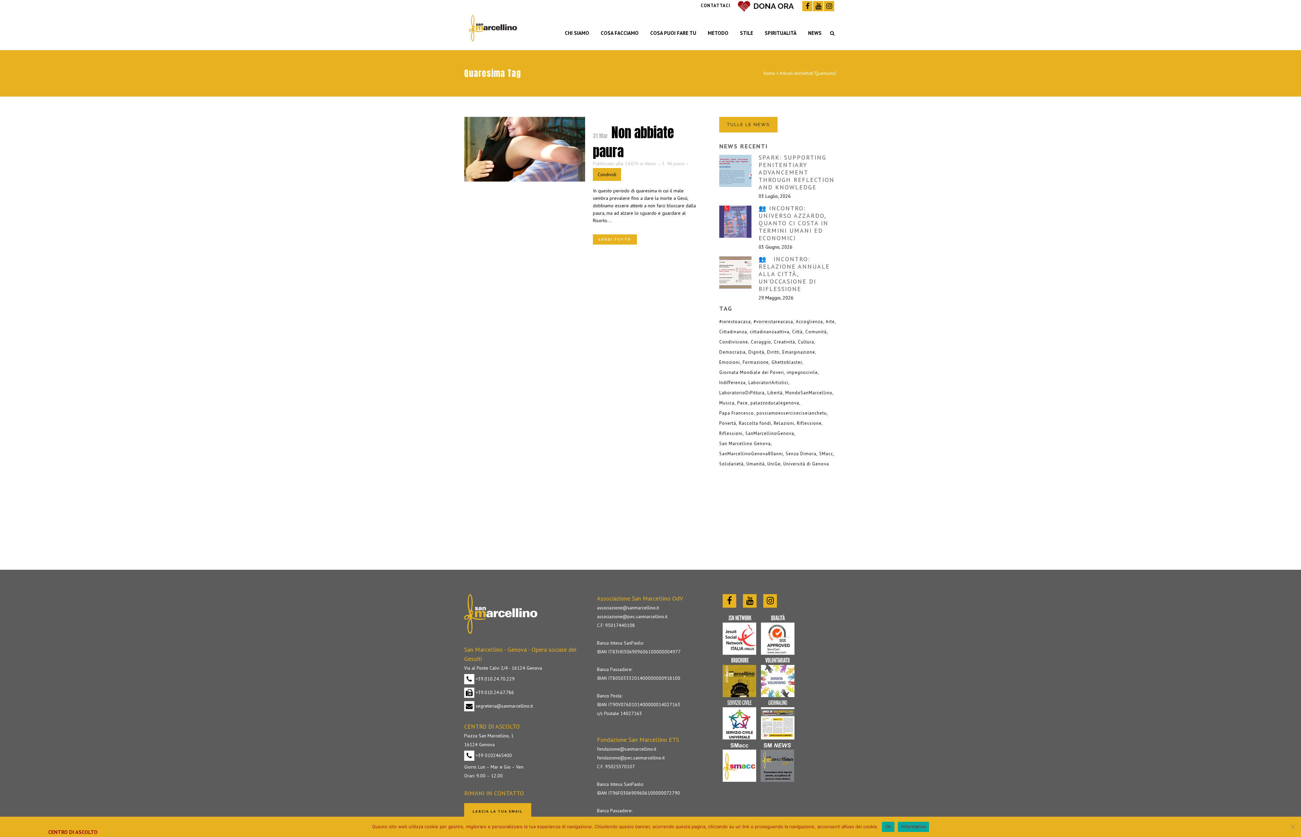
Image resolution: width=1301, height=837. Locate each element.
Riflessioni (731, 433)
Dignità (756, 352)
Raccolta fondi (755, 423)
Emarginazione (798, 352)
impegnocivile (802, 372)
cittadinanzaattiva (769, 332)
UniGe (774, 464)
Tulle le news (748, 124)
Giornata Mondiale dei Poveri (751, 372)
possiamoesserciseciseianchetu (792, 413)
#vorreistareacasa (773, 322)
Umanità (755, 464)
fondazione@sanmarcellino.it (626, 749)
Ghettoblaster (786, 362)
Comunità (816, 332)
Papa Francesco (736, 413)
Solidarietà (731, 464)
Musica (727, 403)
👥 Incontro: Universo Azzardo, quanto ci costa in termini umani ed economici (793, 223)
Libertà (775, 393)
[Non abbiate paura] (524, 149)
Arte (830, 322)
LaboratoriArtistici (768, 382)
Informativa (913, 826)
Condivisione (733, 342)
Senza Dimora (801, 454)
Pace (742, 403)
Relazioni (784, 423)
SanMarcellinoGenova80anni (751, 454)
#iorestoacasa (735, 322)
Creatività (784, 342)
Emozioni (729, 362)
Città (797, 332)
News (650, 164)
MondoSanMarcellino (808, 393)
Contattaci (715, 5)
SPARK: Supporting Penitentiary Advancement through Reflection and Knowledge (796, 172)
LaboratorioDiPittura (742, 393)
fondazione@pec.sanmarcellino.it (631, 758)
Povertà (727, 423)
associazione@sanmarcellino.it (628, 608)
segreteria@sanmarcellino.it (503, 706)
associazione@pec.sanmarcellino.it (632, 616)
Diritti (773, 352)
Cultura (806, 342)
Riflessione (809, 423)
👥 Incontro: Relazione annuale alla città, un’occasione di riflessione (794, 274)
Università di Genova (806, 464)
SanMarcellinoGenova (769, 433)
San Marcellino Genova (745, 443)
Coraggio (761, 342)
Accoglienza (809, 322)
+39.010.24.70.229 (494, 679)
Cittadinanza (733, 332)
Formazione (756, 362)
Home (769, 73)
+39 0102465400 (493, 755)
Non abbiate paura (633, 142)
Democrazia (732, 352)
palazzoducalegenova (774, 403)
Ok (888, 826)
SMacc (826, 454)
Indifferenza (732, 382)
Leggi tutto (615, 239)
